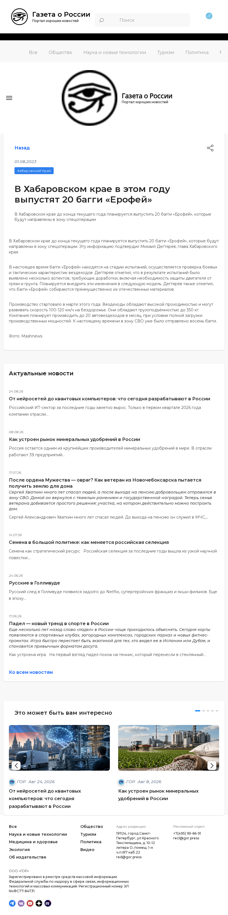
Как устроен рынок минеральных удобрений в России (74, 439)
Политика (197, 52)
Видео (87, 849)
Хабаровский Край (34, 171)
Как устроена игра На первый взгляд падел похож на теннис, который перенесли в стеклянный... (107, 654)
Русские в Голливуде (34, 583)
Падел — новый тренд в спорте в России (59, 623)
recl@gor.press (186, 838)
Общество (60, 52)
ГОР (22, 781)
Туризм (165, 52)
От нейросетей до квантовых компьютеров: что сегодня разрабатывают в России (109, 398)
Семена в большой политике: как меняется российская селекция (89, 542)
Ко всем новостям (31, 672)
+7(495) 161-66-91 (187, 833)
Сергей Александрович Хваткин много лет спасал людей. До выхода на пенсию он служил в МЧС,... (108, 517)
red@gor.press (129, 857)
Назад (22, 148)
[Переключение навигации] (9, 98)
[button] (211, 765)
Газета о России (61, 14)
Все (33, 52)
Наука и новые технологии (114, 52)
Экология (19, 849)
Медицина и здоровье (33, 841)
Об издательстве (27, 857)
